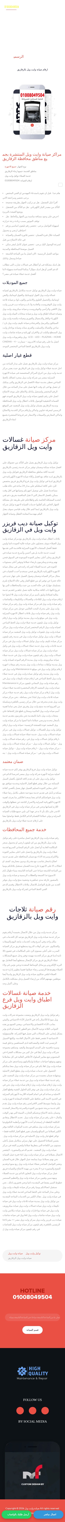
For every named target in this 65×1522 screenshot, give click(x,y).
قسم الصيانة (32, 1330)
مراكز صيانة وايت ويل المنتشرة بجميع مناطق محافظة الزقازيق (32, 156)
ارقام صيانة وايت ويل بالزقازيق (32, 69)
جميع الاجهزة (10, 166)
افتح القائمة (53, 10)
